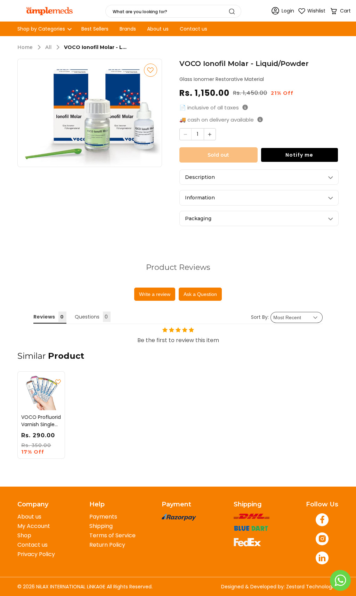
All (48, 47)
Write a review (154, 294)
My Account (33, 526)
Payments (103, 516)
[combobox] (173, 11)
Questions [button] (87, 316)
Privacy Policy (36, 554)
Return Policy (107, 544)
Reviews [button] (44, 316)
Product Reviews (178, 267)
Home (25, 47)
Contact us (32, 544)
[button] (340, 11)
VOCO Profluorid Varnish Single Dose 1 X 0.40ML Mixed (41, 421)
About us (29, 516)
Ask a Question (200, 294)
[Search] (232, 11)
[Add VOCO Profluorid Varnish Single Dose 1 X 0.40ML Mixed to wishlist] (58, 382)
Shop (24, 535)
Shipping (101, 526)
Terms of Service (112, 535)
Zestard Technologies (312, 586)
